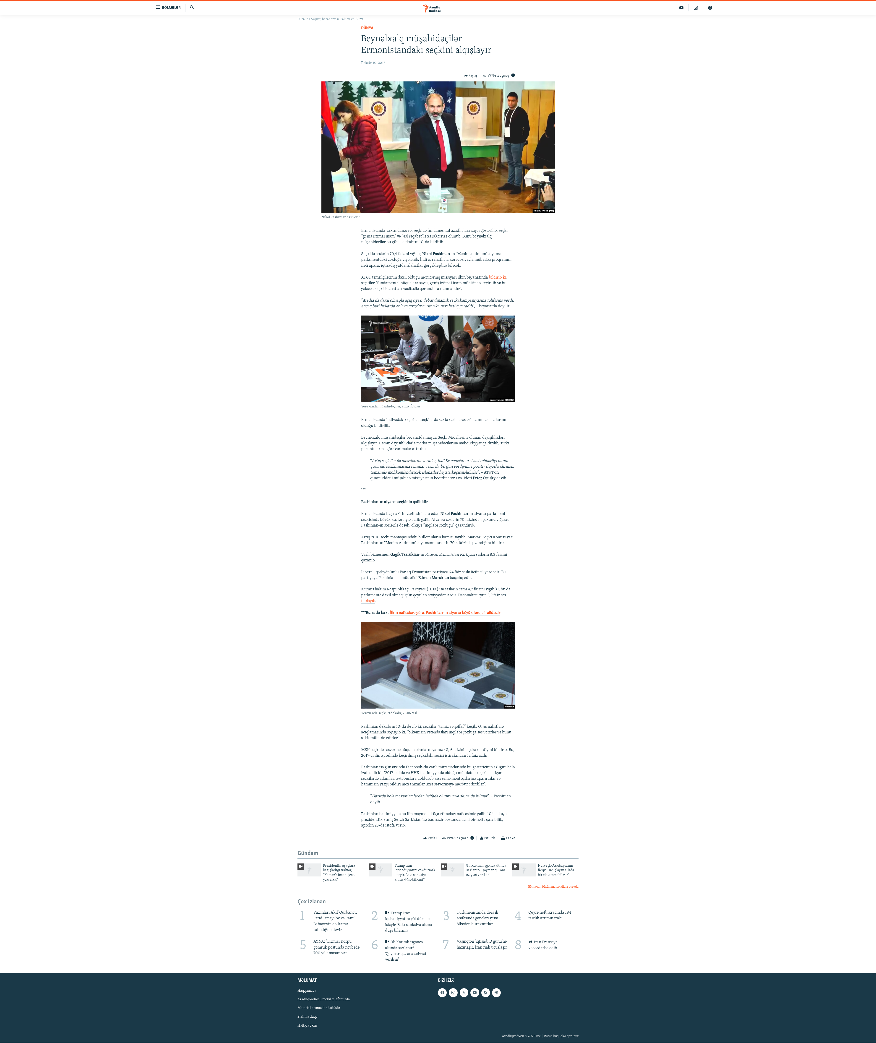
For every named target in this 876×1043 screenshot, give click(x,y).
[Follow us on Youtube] (474, 992)
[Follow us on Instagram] (453, 992)
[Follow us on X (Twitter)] (464, 992)
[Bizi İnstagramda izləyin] (696, 7)
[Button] (471, 76)
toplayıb (368, 601)
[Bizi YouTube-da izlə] (681, 7)
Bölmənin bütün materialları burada (553, 887)
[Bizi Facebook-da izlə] (710, 7)
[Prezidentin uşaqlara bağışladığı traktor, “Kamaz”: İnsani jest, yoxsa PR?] (309, 869)
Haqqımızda (306, 991)
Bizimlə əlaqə (307, 1017)
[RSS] (485, 992)
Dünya (367, 28)
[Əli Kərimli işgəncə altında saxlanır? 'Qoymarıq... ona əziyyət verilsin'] (452, 869)
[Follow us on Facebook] (442, 992)
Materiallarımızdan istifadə (318, 1008)
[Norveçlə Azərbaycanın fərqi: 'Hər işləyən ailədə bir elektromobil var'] (524, 869)
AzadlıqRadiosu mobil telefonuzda (323, 999)
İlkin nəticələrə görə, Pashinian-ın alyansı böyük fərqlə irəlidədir (445, 613)
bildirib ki (497, 278)
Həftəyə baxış (307, 1025)
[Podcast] (496, 992)
